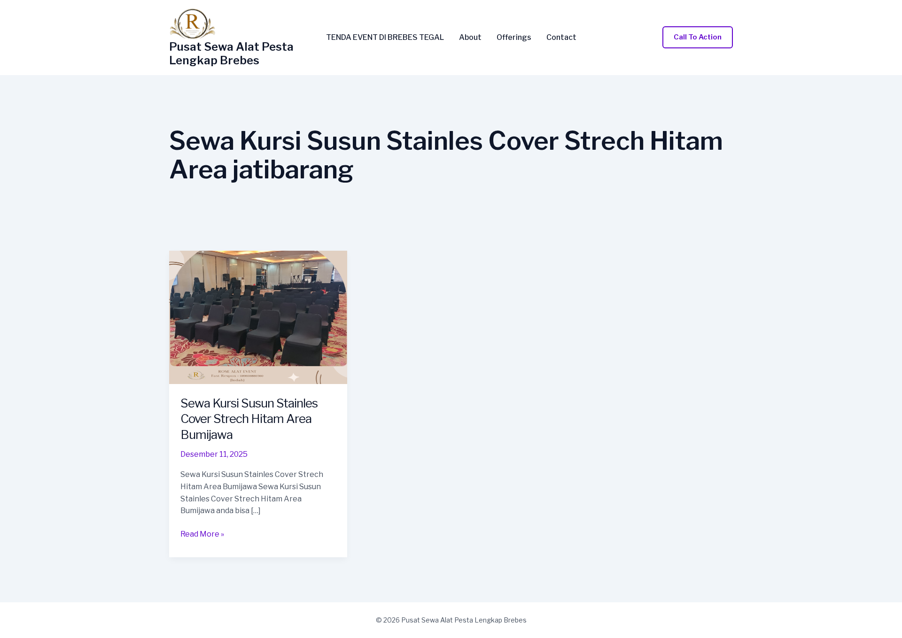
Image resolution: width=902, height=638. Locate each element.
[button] (697, 37)
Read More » (202, 534)
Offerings (514, 37)
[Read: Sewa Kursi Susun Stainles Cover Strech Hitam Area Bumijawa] (258, 316)
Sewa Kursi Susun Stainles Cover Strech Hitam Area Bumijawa (249, 419)
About (470, 37)
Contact (561, 37)
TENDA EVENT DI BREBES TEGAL (385, 37)
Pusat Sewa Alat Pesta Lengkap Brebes (231, 53)
